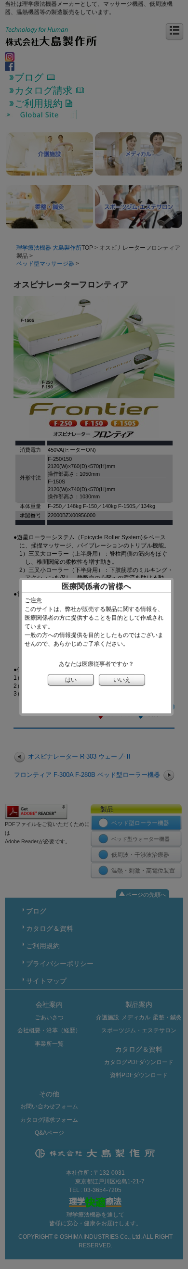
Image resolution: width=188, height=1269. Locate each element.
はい (71, 679)
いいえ (122, 679)
